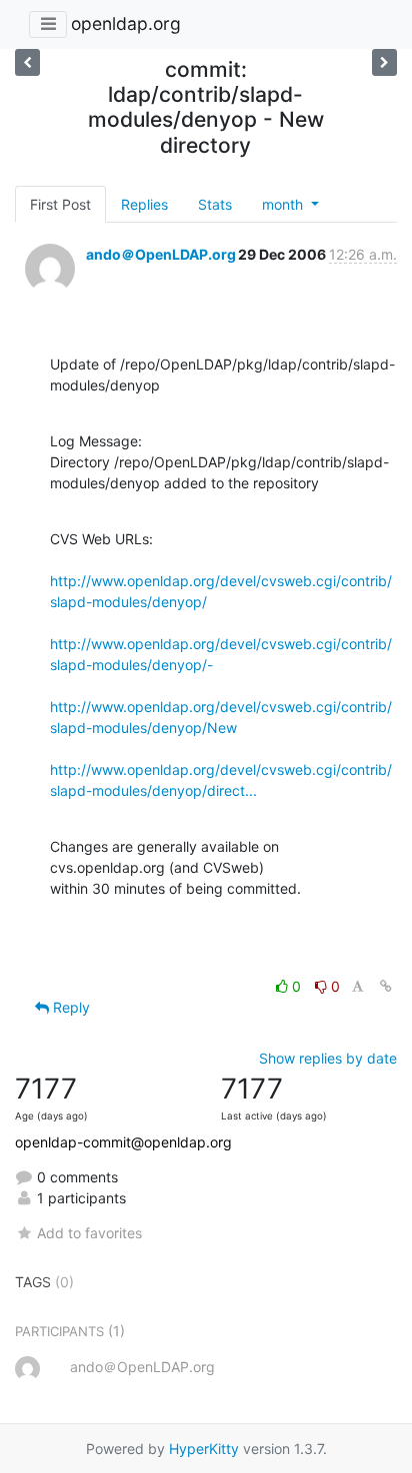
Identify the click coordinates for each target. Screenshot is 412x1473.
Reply (69, 1007)
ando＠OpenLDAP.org (161, 254)
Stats (215, 204)
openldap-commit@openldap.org (123, 1141)
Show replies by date (328, 1058)
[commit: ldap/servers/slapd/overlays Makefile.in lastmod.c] (384, 62)
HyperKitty (204, 1448)
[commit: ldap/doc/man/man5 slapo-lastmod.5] (27, 62)
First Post (60, 204)
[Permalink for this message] (386, 986)
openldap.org (126, 23)
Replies (144, 204)
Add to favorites (89, 1232)
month (284, 204)
